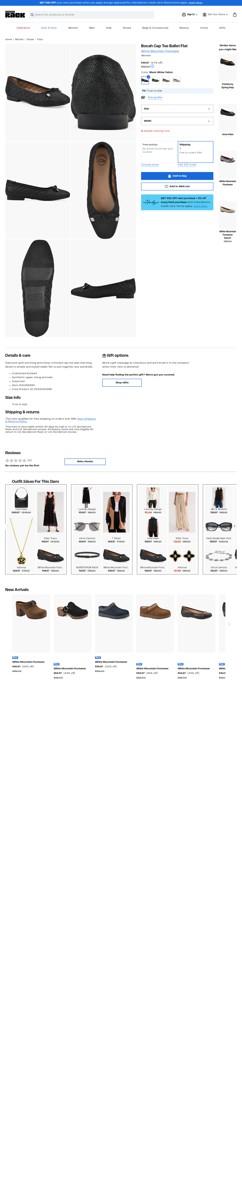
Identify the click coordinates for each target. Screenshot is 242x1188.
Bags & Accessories (155, 28)
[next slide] (228, 611)
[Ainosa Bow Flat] (228, 67)
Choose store (150, 165)
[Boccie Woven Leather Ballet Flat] (228, 215)
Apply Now (195, 3)
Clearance (23, 28)
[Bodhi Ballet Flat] (228, 165)
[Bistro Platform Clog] (73, 623)
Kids (109, 28)
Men (92, 28)
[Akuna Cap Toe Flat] (228, 118)
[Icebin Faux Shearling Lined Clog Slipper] (114, 623)
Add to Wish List (179, 186)
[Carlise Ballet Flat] (196, 623)
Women (73, 28)
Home (204, 28)
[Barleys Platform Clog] (31, 623)
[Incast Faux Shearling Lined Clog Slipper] (155, 623)
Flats (40, 40)
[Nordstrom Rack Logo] (15, 14)
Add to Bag (180, 176)
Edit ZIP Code (187, 165)
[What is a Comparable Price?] (152, 67)
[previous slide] (8, 611)
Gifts (222, 28)
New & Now (49, 28)
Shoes (127, 28)
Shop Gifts (122, 383)
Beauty (184, 28)
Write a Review (85, 462)
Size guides (155, 97)
